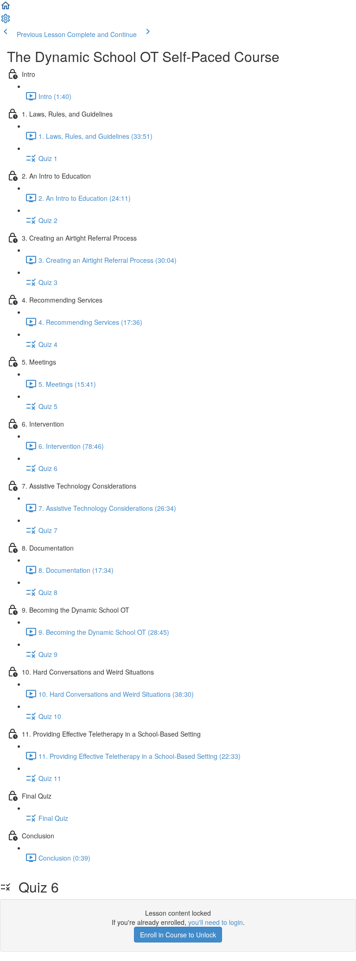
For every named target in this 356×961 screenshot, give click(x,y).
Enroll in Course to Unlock (178, 934)
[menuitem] (5, 21)
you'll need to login (215, 922)
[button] (5, 8)
